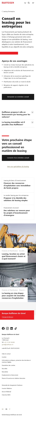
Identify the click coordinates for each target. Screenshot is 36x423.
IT (9, 409)
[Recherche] (28, 2)
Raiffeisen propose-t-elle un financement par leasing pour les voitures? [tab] (16, 114)
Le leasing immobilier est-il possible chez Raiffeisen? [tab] (13, 123)
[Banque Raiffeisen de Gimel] (7, 2)
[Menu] (33, 2)
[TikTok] (15, 328)
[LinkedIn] (11, 328)
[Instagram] (7, 328)
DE (2, 409)
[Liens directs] (25, 2)
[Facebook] (3, 328)
